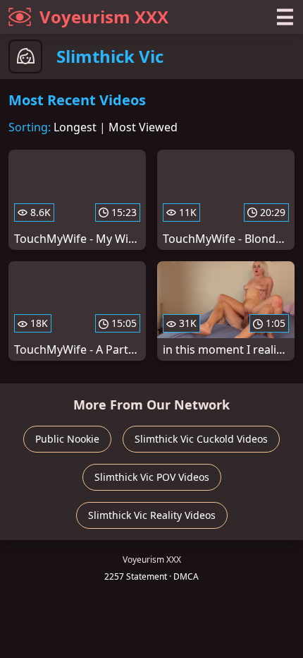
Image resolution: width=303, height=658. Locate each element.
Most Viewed (143, 127)
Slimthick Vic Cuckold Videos (201, 438)
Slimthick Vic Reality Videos (152, 515)
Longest (75, 127)
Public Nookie (67, 438)
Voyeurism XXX (103, 16)
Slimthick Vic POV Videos (151, 477)
